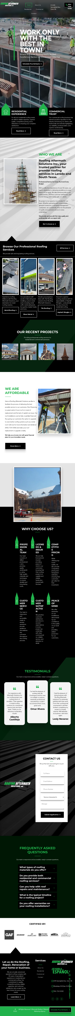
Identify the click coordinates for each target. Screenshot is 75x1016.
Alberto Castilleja (14, 718)
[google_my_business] (69, 979)
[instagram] (69, 975)
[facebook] (69, 972)
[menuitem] (29, 5)
